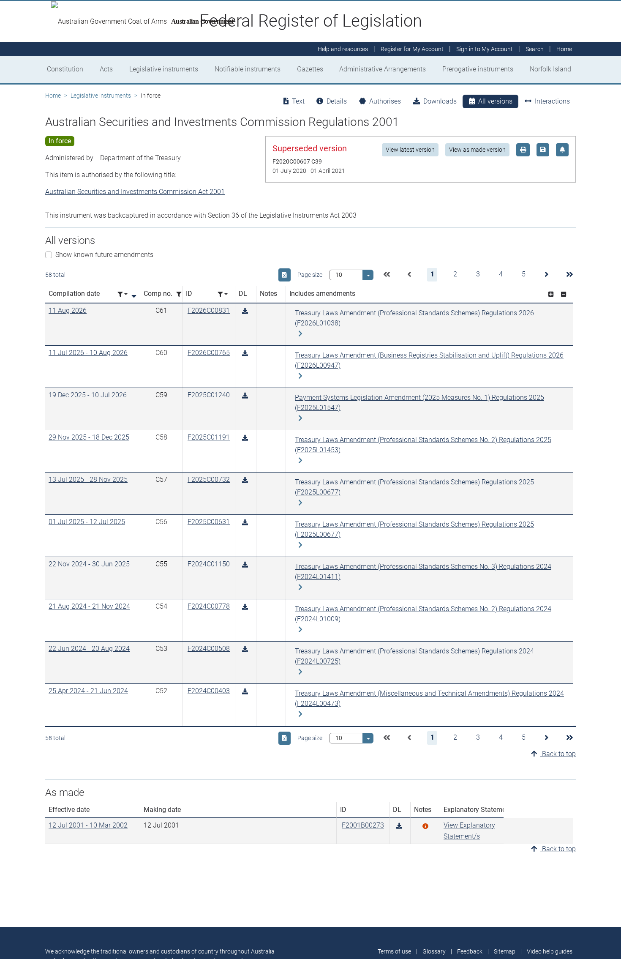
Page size (309, 274)
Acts (106, 69)
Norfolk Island (550, 69)
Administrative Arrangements (382, 69)
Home (53, 95)
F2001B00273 (363, 825)
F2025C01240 (209, 395)
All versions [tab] (495, 101)
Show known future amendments (104, 255)
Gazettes (310, 69)
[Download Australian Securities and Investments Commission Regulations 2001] (245, 311)
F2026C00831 (209, 310)
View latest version (410, 149)
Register (412, 49)
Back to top (558, 754)
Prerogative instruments (477, 69)
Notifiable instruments (248, 69)
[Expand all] (551, 294)
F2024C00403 (209, 691)
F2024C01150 (209, 564)
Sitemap (504, 951)
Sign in (484, 49)
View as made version (477, 149)
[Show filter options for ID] (223, 294)
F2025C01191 (209, 437)
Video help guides (549, 951)
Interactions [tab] (552, 101)
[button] (386, 274)
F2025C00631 (209, 522)
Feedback (469, 951)
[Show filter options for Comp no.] (181, 294)
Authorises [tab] (385, 101)
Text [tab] (298, 101)
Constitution (65, 69)
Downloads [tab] (440, 101)
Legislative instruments (163, 69)
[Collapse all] (563, 294)
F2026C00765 (209, 353)
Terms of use (394, 951)
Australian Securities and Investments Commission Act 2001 (135, 192)
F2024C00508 (209, 649)
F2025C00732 (209, 479)
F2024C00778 (209, 606)
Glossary (434, 951)
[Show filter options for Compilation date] (122, 294)
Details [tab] (337, 101)
